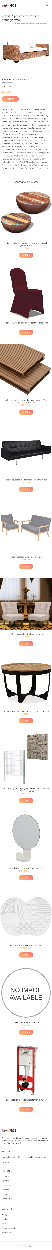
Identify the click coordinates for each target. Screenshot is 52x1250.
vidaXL (26, 79)
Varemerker (18, 79)
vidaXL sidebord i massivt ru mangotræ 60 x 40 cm (26, 711)
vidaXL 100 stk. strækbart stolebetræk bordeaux (26, 323)
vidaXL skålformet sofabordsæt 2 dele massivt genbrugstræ (26, 244)
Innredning (6, 1190)
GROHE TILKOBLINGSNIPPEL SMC (26, 1022)
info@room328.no (9, 1162)
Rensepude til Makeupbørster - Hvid (26, 945)
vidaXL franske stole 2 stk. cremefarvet (26, 634)
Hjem (4, 24)
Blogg (4, 1214)
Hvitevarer (6, 1185)
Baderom (6, 1176)
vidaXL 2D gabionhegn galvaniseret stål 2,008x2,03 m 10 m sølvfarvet (26, 789)
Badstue (5, 1181)
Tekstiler (5, 1194)
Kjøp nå (10, 99)
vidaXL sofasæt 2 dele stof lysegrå (26, 557)
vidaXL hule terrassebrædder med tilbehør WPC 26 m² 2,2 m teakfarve (26, 401)
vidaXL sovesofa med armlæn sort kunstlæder (26, 480)
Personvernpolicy (9, 1228)
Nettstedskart (7, 1232)
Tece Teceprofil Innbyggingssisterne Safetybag (26, 1100)
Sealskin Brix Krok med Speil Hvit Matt (26, 868)
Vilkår (4, 1223)
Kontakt (5, 1219)
